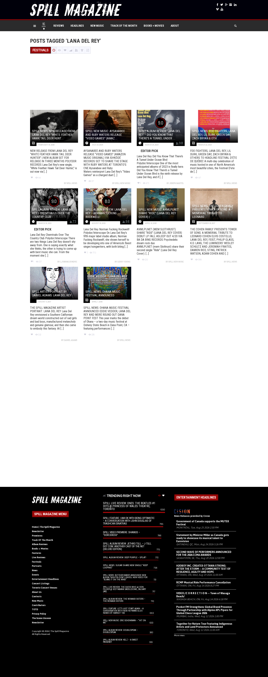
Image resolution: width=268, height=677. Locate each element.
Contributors (39, 605)
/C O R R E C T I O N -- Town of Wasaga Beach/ (203, 595)
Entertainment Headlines (45, 579)
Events (35, 575)
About (175, 25)
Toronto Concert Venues (44, 587)
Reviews (58, 25)
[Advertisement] (134, 82)
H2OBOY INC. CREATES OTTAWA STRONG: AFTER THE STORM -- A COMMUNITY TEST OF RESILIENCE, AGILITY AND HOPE (203, 568)
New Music (97, 25)
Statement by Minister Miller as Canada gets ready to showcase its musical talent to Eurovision (202, 538)
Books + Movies (154, 25)
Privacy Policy (39, 614)
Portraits (37, 566)
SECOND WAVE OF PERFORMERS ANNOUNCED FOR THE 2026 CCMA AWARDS (203, 554)
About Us (37, 592)
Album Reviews (40, 544)
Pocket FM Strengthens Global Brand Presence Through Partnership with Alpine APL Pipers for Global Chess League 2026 (204, 610)
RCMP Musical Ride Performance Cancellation (203, 582)
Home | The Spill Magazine (46, 527)
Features (36, 553)
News (35, 570)
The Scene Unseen (41, 618)
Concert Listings (40, 583)
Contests (37, 596)
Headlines (77, 25)
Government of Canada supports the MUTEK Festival (202, 523)
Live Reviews (38, 557)
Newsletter (38, 531)
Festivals (36, 562)
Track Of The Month (123, 25)
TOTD (35, 609)
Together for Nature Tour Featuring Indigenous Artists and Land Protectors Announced (204, 625)
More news (179, 635)
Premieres (37, 535)
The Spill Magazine (60, 631)
